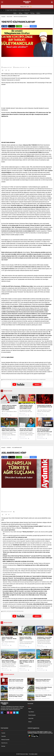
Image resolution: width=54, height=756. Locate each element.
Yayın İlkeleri (31, 711)
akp (13, 379)
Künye (29, 708)
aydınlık (4, 611)
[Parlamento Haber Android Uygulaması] (33, 737)
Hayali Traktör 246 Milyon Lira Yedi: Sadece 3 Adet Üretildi (18, 10)
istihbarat (28, 379)
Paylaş (5, 26)
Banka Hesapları (32, 715)
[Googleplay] (17, 712)
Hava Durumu (4, 742)
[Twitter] (5, 712)
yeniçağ (21, 611)
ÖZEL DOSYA (9, 16)
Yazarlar (3, 733)
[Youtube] (11, 712)
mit (39, 379)
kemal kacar (35, 379)
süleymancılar (42, 379)
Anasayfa (3, 16)
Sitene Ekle (30, 718)
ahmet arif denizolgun (7, 379)
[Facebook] (2, 712)
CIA (15, 379)
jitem (31, 379)
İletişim (30, 721)
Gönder (20, 26)
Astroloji (3, 746)
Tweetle (13, 26)
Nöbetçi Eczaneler (5, 739)
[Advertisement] (27, 61)
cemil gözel (8, 611)
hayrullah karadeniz (22, 379)
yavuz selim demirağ (16, 611)
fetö (17, 379)
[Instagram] (8, 712)
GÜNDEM (9, 447)
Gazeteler (3, 736)
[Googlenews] (14, 712)
